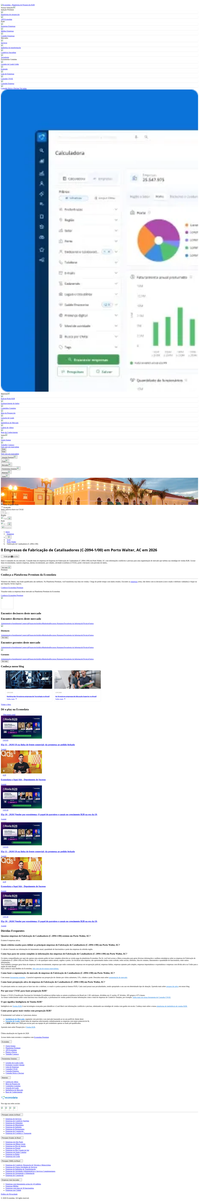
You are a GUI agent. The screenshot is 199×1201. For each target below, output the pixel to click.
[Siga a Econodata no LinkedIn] (7, 1110)
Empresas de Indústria (14, 1127)
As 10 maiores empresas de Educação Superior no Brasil (76, 696)
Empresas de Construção (14, 1131)
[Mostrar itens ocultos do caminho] (9, 537)
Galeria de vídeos (7, 428)
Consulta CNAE (7, 79)
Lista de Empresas (7, 74)
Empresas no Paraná (13, 1148)
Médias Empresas (7, 31)
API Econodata (6, 19)
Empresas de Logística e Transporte (18, 1133)
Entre (3, 449)
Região (3, 515)
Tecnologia (5, 57)
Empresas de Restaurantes (15, 1129)
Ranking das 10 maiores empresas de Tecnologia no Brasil (28, 696)
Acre (8, 540)
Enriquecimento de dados (10, 403)
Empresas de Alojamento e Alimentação (20, 1173)
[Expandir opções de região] (9, 518)
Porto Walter (11, 542)
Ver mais (5, 567)
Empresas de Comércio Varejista (17, 1121)
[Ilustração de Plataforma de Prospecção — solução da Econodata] (99, 240)
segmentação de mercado (118, 977)
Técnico (86, 623)
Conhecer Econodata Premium (12, 588)
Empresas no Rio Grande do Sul (17, 1150)
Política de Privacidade (9, 1194)
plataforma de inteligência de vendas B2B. (172, 1006)
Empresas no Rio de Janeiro (16, 1146)
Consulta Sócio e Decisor (10, 88)
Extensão (4, 69)
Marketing (46, 623)
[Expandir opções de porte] (9, 523)
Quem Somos (6, 440)
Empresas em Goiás (13, 1156)
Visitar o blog (6, 704)
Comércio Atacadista (8, 52)
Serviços (4, 43)
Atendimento (16, 623)
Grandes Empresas (8, 36)
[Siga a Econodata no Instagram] (3, 1110)
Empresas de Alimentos (14, 1123)
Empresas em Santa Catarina (16, 1152)
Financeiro (32, 623)
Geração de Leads (7, 418)
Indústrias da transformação (11, 48)
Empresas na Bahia (12, 1154)
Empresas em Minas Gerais (15, 1144)
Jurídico (39, 623)
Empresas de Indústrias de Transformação (21, 1169)
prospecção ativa (172, 986)
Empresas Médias (12, 1186)
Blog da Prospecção (8, 413)
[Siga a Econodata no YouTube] (15, 1110)
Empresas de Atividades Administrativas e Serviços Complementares (30, 1171)
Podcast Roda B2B (8, 399)
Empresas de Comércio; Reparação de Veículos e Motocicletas (28, 1165)
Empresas (10, 534)
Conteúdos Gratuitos (8, 408)
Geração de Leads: (13, 1021)
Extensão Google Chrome (15, 1065)
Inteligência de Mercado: (15, 1019)
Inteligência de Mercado (9, 423)
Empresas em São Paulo (14, 1142)
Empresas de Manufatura (15, 1125)
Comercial (25, 623)
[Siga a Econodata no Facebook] (11, 1110)
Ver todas (23, 88)
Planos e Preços (11, 1052)
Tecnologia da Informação (73, 623)
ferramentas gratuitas (17, 977)
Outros (91, 623)
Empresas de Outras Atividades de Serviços (21, 1167)
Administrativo (6, 623)
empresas (134, 582)
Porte (3, 521)
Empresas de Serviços (13, 1119)
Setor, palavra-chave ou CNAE (12, 509)
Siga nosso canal (9, 714)
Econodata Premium (41, 1037)
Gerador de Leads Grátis (10, 64)
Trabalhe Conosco (7, 445)
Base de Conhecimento (9, 432)
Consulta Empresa (7, 84)
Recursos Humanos (57, 623)
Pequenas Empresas (8, 26)
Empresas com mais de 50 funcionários (20, 1188)
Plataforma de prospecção (10, 15)
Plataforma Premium (13, 1048)
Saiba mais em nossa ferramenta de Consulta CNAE (152, 997)
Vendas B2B (17, 1006)
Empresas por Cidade (13, 1190)
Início (8, 532)
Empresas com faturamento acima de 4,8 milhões (23, 1184)
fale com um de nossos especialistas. (46, 969)
